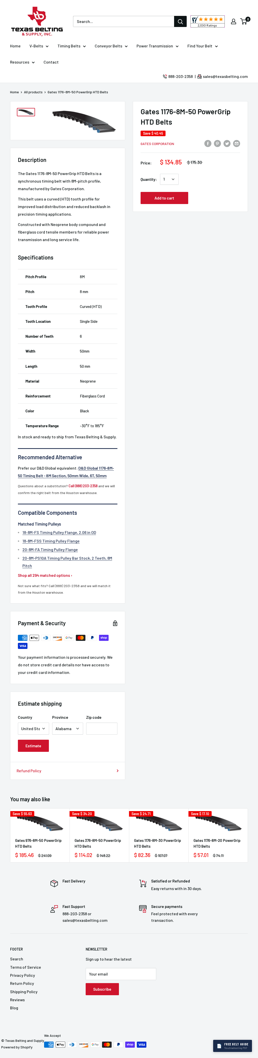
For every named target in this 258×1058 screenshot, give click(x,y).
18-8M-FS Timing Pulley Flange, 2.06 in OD (59, 532)
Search (16, 958)
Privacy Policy (22, 975)
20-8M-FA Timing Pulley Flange (50, 549)
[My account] (233, 21)
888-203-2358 (180, 76)
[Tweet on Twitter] (227, 143)
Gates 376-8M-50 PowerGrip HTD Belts (98, 843)
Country (25, 717)
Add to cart (164, 197)
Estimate (33, 745)
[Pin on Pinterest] (217, 143)
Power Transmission (155, 45)
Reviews (17, 999)
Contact (51, 62)
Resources (19, 62)
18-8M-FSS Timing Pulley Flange (51, 540)
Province (60, 717)
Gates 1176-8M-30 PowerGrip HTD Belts (157, 843)
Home (15, 45)
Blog (14, 1007)
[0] (244, 21)
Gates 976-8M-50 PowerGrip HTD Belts (38, 843)
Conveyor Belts (108, 45)
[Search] (180, 21)
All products (33, 92)
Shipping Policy (24, 991)
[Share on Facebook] (207, 143)
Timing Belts (68, 45)
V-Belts (36, 45)
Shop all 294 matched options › (45, 575)
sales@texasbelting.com (225, 76)
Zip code (94, 717)
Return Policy (22, 983)
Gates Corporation (157, 143)
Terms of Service (25, 967)
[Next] (248, 835)
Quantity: (149, 179)
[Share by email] (236, 143)
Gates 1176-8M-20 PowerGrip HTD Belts (217, 843)
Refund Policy (29, 770)
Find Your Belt (199, 45)
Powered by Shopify (17, 1047)
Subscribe (102, 989)
